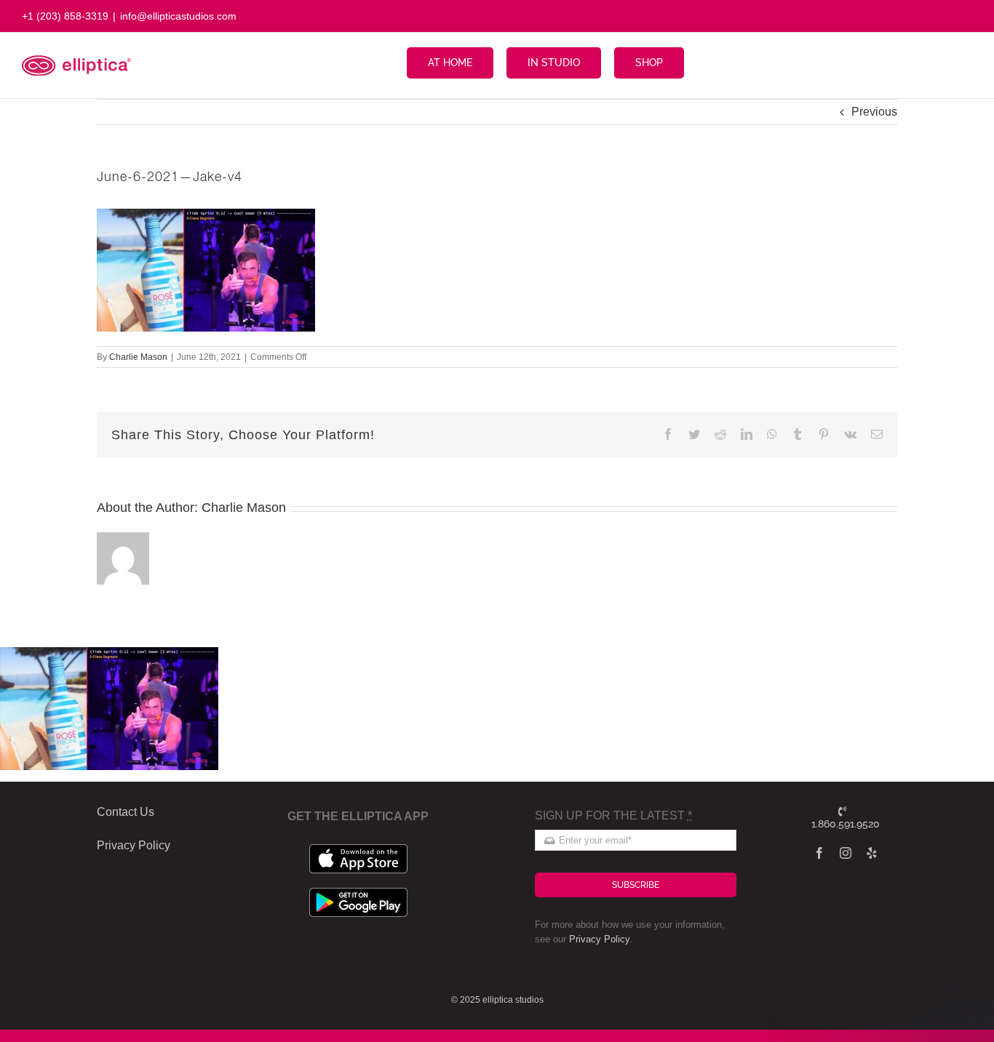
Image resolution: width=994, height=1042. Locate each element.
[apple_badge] (358, 849)
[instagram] (845, 853)
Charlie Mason (138, 357)
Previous (874, 111)
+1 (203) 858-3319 (65, 16)
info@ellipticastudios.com (178, 16)
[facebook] (819, 853)
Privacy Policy (599, 939)
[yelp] (872, 853)
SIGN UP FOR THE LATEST (613, 815)
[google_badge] (358, 893)
